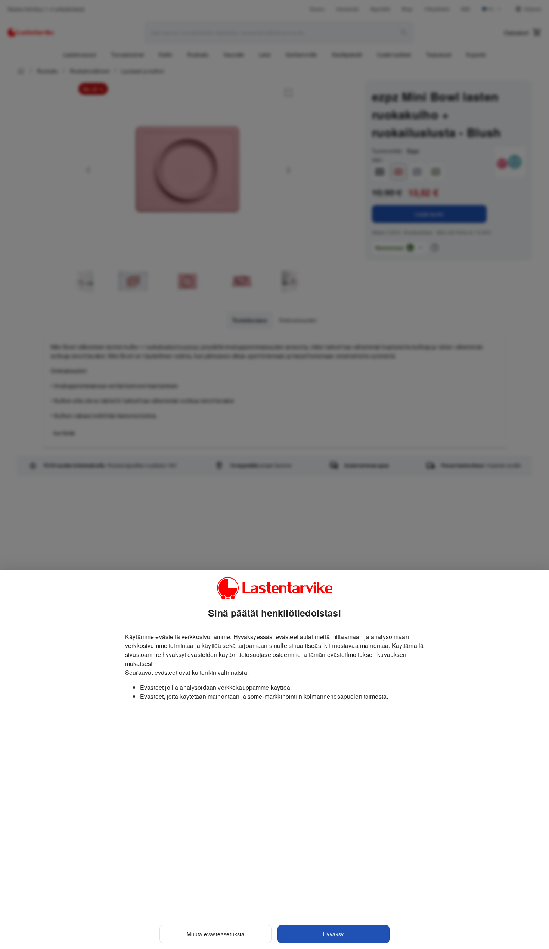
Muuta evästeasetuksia (215, 934)
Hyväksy (333, 934)
